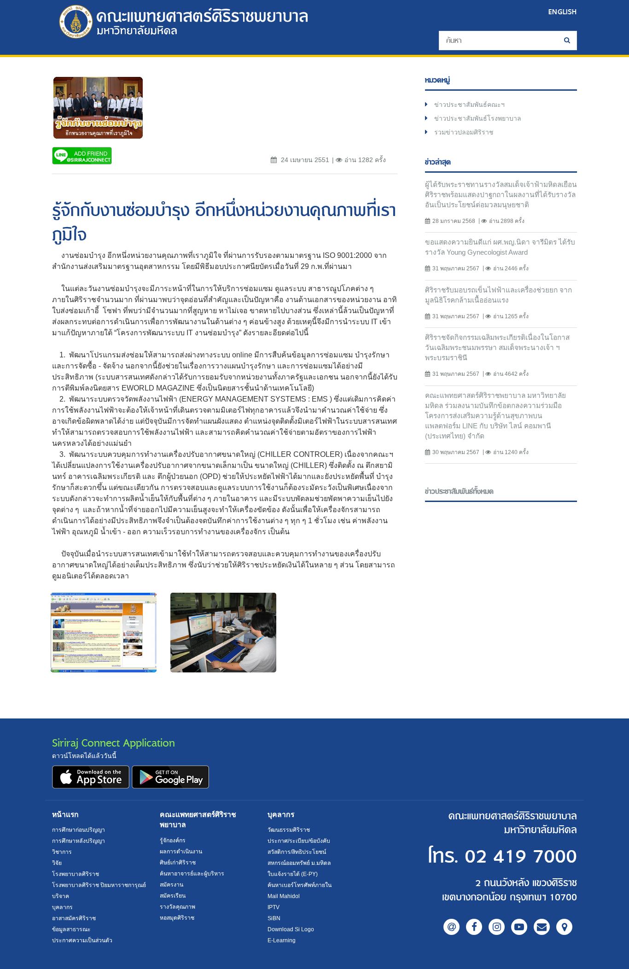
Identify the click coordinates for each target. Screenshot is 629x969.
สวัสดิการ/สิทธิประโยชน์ (297, 852)
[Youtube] (519, 927)
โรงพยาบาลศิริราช (75, 874)
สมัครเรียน (173, 896)
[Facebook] (474, 927)
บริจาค (60, 896)
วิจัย (57, 863)
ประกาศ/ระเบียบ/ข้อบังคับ (299, 841)
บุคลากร (62, 907)
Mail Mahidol (284, 896)
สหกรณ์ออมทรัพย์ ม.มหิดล (299, 863)
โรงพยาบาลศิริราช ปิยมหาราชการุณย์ (99, 885)
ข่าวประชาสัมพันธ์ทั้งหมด (459, 491)
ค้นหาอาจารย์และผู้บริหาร (192, 873)
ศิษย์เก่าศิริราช (178, 862)
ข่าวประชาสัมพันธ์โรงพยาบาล (477, 118)
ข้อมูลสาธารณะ (71, 929)
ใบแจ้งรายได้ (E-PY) (293, 874)
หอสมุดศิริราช (177, 918)
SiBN (274, 918)
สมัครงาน (171, 884)
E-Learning (282, 940)
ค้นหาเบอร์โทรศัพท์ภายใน (300, 885)
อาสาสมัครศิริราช (74, 918)
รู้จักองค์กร (173, 840)
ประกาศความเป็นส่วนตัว (82, 940)
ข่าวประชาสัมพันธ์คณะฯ (469, 104)
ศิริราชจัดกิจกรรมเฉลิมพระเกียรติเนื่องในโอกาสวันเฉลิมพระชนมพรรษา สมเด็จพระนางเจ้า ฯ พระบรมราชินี (497, 347)
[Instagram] (497, 927)
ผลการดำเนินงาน (181, 851)
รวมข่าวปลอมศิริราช (464, 132)
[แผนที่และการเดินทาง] (564, 927)
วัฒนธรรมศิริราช (289, 830)
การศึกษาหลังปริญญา (78, 841)
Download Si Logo (291, 929)
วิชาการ (62, 852)
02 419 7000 (521, 857)
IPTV (274, 907)
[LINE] (451, 927)
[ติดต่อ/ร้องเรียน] (542, 927)
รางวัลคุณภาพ (177, 907)
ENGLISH (562, 12)
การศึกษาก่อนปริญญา (78, 830)
